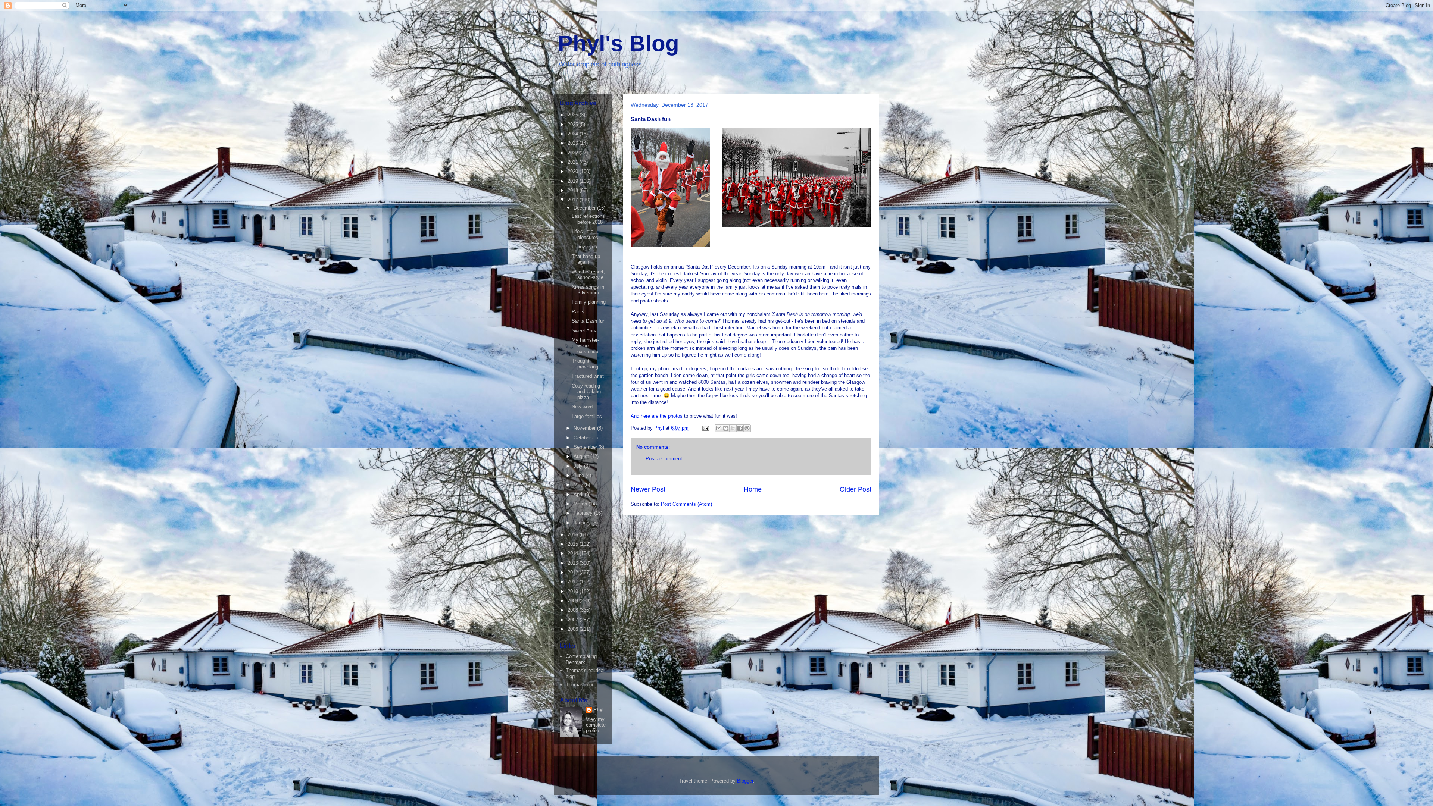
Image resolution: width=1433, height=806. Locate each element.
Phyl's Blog (618, 43)
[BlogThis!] (726, 428)
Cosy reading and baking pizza (586, 391)
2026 (574, 114)
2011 (574, 581)
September (586, 447)
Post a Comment (664, 458)
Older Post (855, 489)
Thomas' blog (580, 684)
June (580, 475)
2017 (574, 200)
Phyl (598, 709)
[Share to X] (733, 428)
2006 (574, 629)
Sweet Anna (584, 330)
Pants (578, 311)
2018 (574, 190)
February (584, 513)
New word (582, 407)
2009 (574, 600)
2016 (574, 534)
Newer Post (648, 489)
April (579, 494)
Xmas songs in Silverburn (588, 290)
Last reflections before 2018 (588, 219)
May (579, 484)
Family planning (589, 302)
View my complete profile (596, 724)
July (579, 466)
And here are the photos (657, 416)
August (582, 456)
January (583, 523)
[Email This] (718, 428)
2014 (574, 553)
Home (753, 489)
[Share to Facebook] (740, 428)
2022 (574, 153)
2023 (574, 143)
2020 (574, 171)
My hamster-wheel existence (585, 345)
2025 (574, 124)
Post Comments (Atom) (686, 504)
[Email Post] (705, 428)
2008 (574, 610)
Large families (587, 416)
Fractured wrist (588, 376)
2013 (574, 563)
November (585, 428)
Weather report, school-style (588, 274)
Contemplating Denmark (581, 659)
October (583, 437)
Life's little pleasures (585, 234)
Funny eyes (584, 247)
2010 (574, 591)
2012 (574, 572)
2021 (574, 162)
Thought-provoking (585, 364)
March (581, 504)
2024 (574, 134)
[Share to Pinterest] (747, 428)
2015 (574, 544)
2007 (574, 619)
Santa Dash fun (588, 321)
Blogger (745, 781)
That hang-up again (586, 259)
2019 (574, 181)
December (585, 208)
